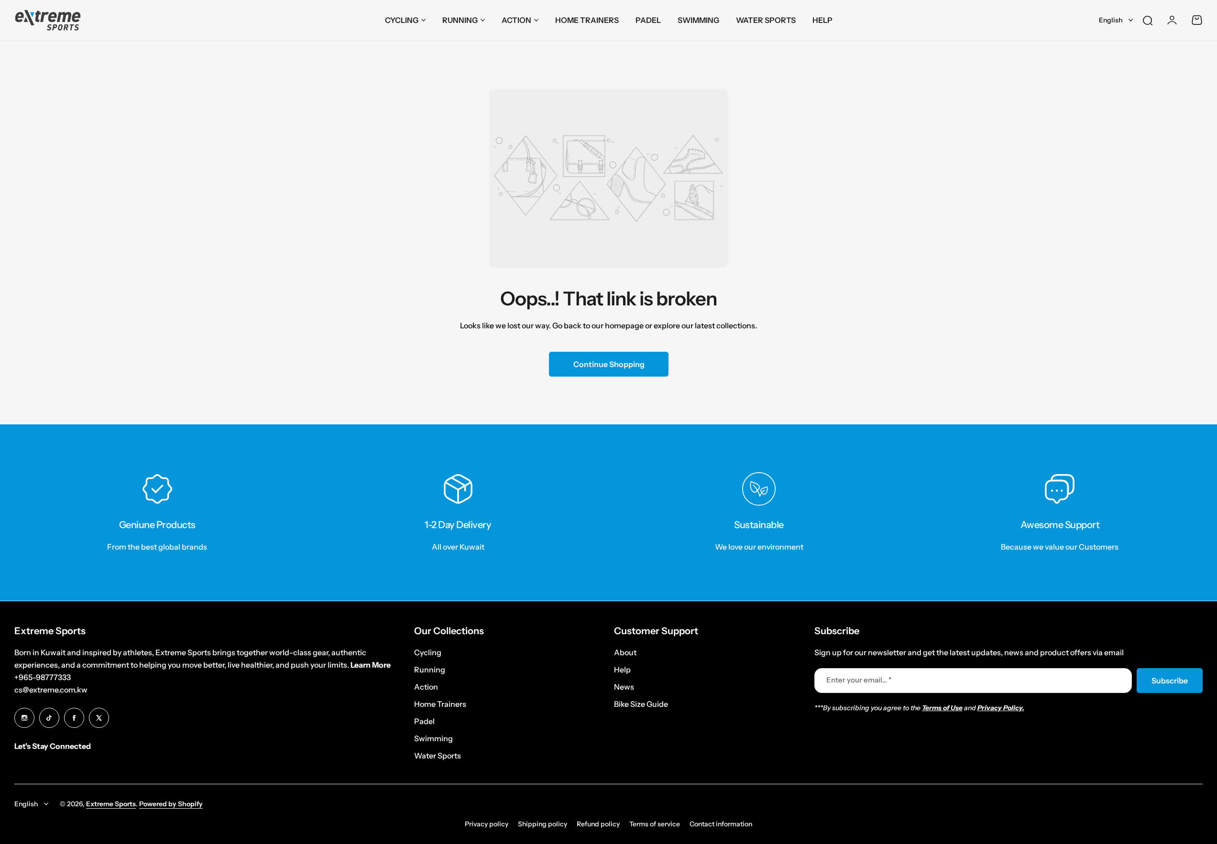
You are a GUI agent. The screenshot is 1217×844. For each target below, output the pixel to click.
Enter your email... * (858, 679)
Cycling (401, 20)
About (625, 652)
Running (460, 20)
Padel (424, 721)
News (624, 687)
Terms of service (654, 824)
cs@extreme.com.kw (51, 689)
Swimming (433, 738)
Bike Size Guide (641, 704)
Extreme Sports (111, 804)
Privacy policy (486, 824)
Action (516, 20)
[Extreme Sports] (47, 20)
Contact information (721, 824)
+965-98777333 (42, 677)
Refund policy (598, 824)
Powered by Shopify (171, 804)
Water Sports (437, 755)
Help (622, 669)
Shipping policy (542, 824)
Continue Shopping (608, 364)
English (1110, 20)
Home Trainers (440, 704)
